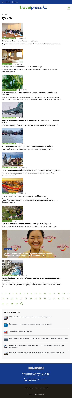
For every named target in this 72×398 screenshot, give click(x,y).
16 (64, 293)
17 (68, 293)
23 (26, 298)
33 (3, 303)
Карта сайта (32, 381)
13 (50, 293)
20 (12, 298)
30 (59, 298)
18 (3, 298)
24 (31, 298)
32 (68, 298)
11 (40, 293)
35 (12, 303)
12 (45, 293)
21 (17, 298)
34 (7, 303)
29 (54, 298)
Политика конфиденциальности (35, 379)
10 (35, 293)
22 (21, 298)
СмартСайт (41, 394)
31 (64, 298)
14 (54, 293)
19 (7, 298)
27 (45, 298)
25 (35, 298)
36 (17, 303)
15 (59, 293)
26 (40, 298)
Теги (25, 381)
